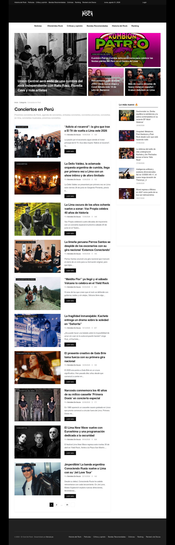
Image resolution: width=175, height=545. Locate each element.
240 (46, 95)
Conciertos (23, 76)
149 (95, 216)
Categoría (22, 102)
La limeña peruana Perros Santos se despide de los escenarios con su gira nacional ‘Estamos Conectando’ (87, 246)
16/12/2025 (86, 328)
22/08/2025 (86, 402)
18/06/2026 (86, 134)
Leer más (70, 151)
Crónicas (70, 2)
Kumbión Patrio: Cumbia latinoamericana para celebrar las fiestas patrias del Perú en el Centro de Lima (122, 59)
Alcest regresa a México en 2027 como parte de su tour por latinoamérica (147, 192)
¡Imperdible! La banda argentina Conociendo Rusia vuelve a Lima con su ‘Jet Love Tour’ (85, 468)
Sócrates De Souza (27, 95)
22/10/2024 (86, 476)
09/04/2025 (86, 439)
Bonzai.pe (49, 537)
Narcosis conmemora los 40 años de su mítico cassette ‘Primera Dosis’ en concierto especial (85, 394)
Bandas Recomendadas (57, 2)
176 (102, 66)
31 (67, 504)
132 (95, 179)
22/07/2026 (39, 95)
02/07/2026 (132, 95)
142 (95, 476)
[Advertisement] (138, 228)
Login (145, 2)
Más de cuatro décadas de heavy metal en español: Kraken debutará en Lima (142, 87)
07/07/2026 (95, 66)
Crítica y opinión (41, 2)
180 (95, 365)
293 (95, 287)
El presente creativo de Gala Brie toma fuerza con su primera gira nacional (85, 357)
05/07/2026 (95, 95)
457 (95, 328)
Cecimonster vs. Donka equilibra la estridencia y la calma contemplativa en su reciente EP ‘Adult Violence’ (147, 116)
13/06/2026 (86, 216)
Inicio (16, 102)
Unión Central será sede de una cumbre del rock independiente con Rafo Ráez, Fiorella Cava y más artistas (50, 85)
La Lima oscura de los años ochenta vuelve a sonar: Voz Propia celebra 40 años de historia (87, 208)
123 (139, 95)
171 (95, 402)
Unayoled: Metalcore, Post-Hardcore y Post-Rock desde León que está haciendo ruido (147, 135)
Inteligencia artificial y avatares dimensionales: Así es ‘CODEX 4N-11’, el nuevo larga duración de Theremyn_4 (146, 174)
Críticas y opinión (75, 25)
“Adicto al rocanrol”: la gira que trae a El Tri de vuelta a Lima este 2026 (87, 128)
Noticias (38, 25)
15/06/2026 (86, 179)
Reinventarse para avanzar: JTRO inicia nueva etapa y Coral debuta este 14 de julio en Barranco (105, 85)
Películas (31, 2)
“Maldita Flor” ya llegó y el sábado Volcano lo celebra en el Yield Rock (86, 281)
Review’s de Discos (89, 2)
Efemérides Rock (55, 25)
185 (95, 254)
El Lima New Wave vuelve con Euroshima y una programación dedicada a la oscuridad (84, 431)
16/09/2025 (86, 365)
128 (95, 134)
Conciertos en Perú (101, 54)
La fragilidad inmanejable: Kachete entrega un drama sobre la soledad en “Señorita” (86, 320)
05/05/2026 (86, 287)
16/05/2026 (86, 254)
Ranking (78, 2)
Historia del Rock (20, 2)
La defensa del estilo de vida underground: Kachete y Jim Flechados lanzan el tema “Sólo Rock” (146, 154)
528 (95, 439)
